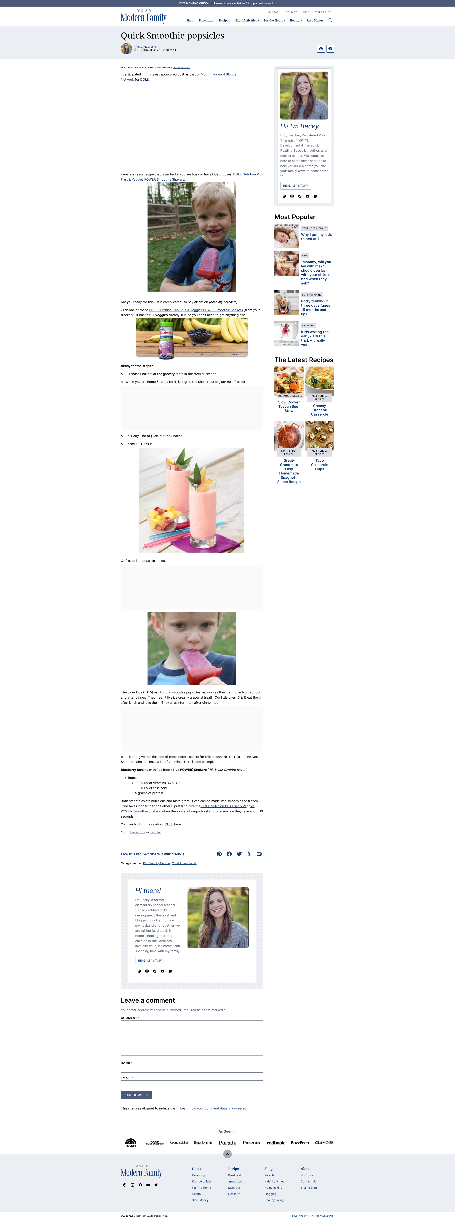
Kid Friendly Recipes (156, 863)
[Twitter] (170, 971)
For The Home (201, 1187)
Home (197, 1168)
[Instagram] (147, 971)
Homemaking (273, 1187)
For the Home (273, 20)
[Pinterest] (139, 971)
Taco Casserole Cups (319, 464)
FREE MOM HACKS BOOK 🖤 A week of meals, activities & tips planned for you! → (227, 3)
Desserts (234, 1194)
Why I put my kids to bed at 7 (316, 236)
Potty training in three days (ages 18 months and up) (315, 307)
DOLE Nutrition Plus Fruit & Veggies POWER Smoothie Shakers (196, 310)
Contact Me (309, 1181)
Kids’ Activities (246, 20)
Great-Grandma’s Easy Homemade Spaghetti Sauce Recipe (289, 471)
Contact (291, 12)
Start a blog (323, 12)
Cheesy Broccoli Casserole (319, 410)
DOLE (169, 824)
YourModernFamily (184, 863)
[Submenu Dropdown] (259, 20)
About (306, 1168)
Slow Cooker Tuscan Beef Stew (289, 406)
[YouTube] (163, 971)
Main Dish (234, 1187)
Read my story (295, 185)
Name (127, 1062)
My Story (274, 12)
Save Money (314, 20)
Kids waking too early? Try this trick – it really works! (315, 338)
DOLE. (145, 79)
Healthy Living (274, 1200)
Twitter (155, 832)
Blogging (270, 1194)
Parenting (206, 20)
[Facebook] (155, 971)
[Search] (330, 20)
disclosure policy (181, 67)
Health (295, 20)
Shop (189, 20)
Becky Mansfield (147, 46)
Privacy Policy (299, 1215)
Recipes (224, 20)
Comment (130, 1018)
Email (127, 1078)
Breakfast (234, 1175)
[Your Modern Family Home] (144, 16)
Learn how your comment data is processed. (213, 1108)
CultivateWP (327, 1215)
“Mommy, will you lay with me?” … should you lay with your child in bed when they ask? (316, 272)
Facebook (137, 832)
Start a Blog (309, 1187)
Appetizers (235, 1181)
